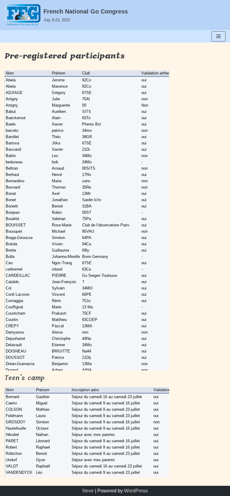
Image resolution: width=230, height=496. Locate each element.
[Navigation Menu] (218, 36)
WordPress (136, 490)
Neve (88, 490)
